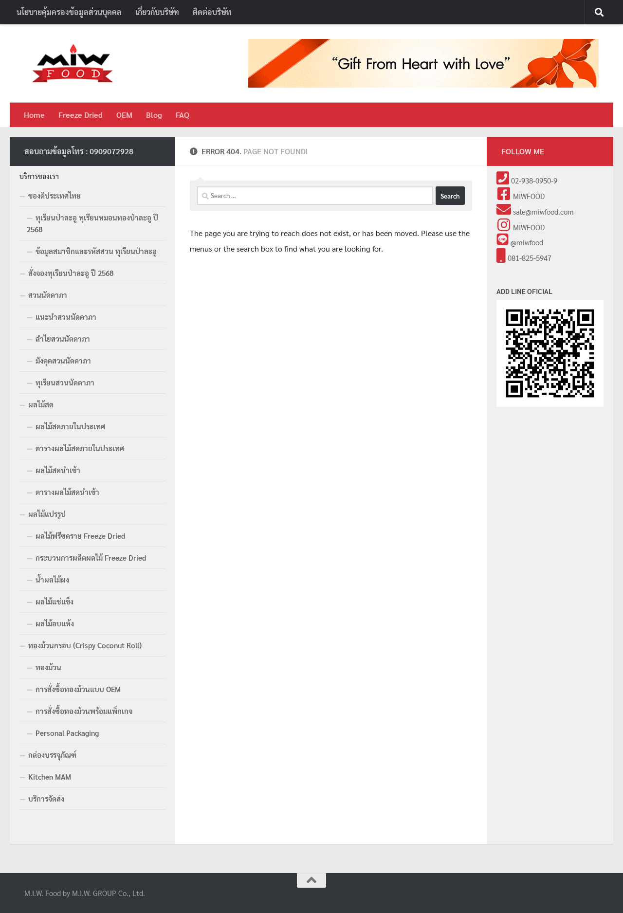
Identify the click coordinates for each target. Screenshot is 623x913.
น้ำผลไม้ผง (52, 579)
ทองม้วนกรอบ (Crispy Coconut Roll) (85, 645)
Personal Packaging (67, 732)
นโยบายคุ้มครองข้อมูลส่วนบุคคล (69, 12)
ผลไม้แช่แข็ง (54, 601)
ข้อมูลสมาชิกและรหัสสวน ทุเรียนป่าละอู (96, 251)
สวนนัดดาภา (47, 294)
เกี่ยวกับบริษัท (157, 12)
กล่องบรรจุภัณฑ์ (52, 754)
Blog (154, 115)
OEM (124, 115)
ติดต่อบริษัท (212, 12)
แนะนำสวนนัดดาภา (66, 316)
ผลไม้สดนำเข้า (58, 470)
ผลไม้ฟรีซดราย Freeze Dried (80, 535)
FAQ (182, 115)
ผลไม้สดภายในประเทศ (70, 426)
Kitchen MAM (49, 776)
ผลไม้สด (41, 404)
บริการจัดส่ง (46, 798)
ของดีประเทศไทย (54, 195)
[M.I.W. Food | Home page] (73, 63)
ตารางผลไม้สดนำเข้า (67, 491)
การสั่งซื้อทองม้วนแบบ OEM (78, 689)
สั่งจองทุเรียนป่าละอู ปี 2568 (70, 272)
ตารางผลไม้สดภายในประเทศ (80, 448)
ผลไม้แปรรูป (47, 513)
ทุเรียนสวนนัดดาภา (65, 382)
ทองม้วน (48, 667)
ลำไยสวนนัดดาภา (63, 338)
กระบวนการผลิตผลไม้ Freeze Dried (91, 557)
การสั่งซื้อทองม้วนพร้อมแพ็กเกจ (84, 710)
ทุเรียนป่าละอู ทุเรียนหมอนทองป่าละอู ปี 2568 (92, 223)
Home (34, 115)
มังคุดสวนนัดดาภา (63, 360)
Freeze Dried (80, 115)
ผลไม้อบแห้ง (55, 623)
